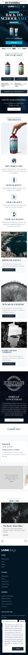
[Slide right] (25, 541)
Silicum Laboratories (6, 604)
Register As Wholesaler (7, 596)
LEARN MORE (14, 109)
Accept (17, 648)
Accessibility (4, 586)
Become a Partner (6, 598)
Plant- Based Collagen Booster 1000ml (19, 85)
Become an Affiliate (6, 601)
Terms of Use (4, 581)
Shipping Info (4, 576)
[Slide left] (2, 541)
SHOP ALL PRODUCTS (14, 91)
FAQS (2, 567)
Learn (2, 561)
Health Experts (5, 559)
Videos (3, 564)
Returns (3, 578)
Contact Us (4, 606)
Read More (5, 535)
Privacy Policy (5, 584)
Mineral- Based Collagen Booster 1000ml (5, 85)
